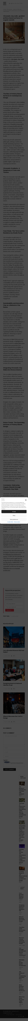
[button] (26, 500)
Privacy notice (17, 521)
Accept (14, 511)
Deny (14, 515)
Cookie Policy (10, 521)
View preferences (14, 519)
